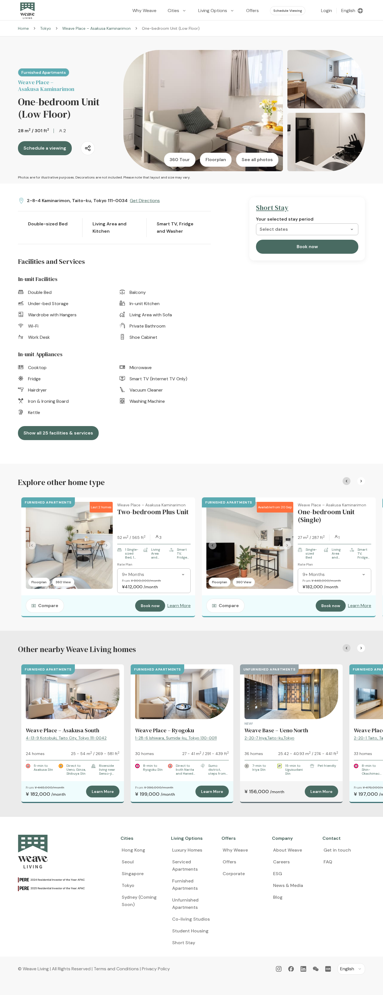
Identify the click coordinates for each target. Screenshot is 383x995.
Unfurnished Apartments (185, 903)
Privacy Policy (156, 969)
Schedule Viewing (287, 10)
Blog (278, 897)
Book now (307, 247)
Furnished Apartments (185, 884)
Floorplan (216, 160)
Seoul (128, 862)
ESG (277, 874)
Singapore (133, 874)
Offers (229, 862)
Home (23, 28)
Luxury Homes (187, 850)
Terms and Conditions (116, 969)
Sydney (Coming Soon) (139, 900)
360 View (63, 582)
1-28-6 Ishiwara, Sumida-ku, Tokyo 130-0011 (176, 737)
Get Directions (145, 200)
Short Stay (183, 943)
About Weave (287, 850)
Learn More (179, 606)
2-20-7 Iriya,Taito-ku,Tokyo (269, 737)
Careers (281, 862)
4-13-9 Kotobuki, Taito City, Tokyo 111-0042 (66, 737)
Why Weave (235, 850)
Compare (48, 606)
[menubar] (216, 11)
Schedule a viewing (45, 148)
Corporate (234, 874)
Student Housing (190, 931)
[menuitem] (177, 10)
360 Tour (180, 160)
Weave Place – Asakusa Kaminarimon (96, 28)
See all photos (257, 160)
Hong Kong (133, 850)
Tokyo (45, 28)
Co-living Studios (191, 919)
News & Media (288, 885)
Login (326, 10)
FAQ (328, 862)
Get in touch (337, 850)
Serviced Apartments (185, 865)
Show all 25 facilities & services (58, 433)
